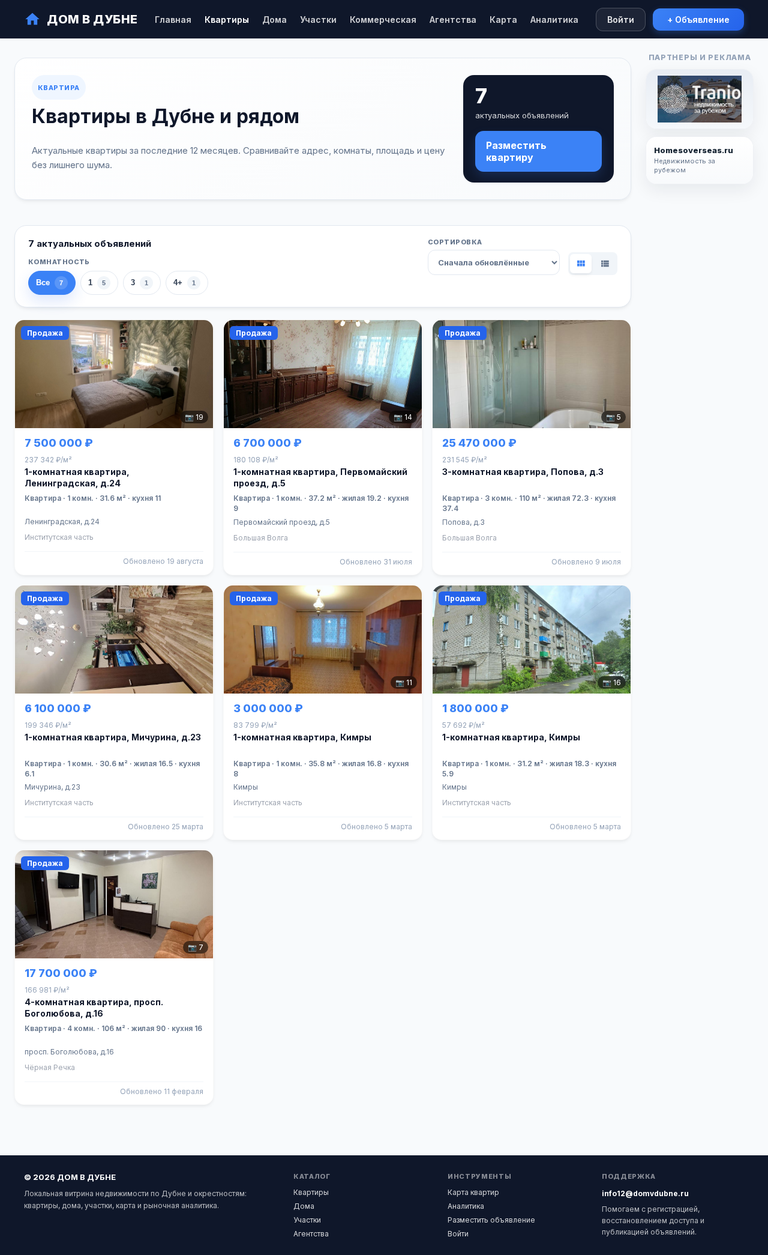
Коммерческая (383, 19)
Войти (620, 19)
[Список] (605, 263)
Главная (173, 19)
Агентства (453, 19)
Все (49, 282)
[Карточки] (581, 263)
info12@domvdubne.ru (645, 1193)
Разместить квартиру (516, 151)
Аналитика (554, 19)
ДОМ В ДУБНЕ (92, 19)
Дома (274, 19)
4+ (184, 282)
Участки (318, 19)
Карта (503, 19)
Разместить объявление (491, 1219)
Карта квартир (473, 1192)
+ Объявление (698, 19)
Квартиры (227, 19)
